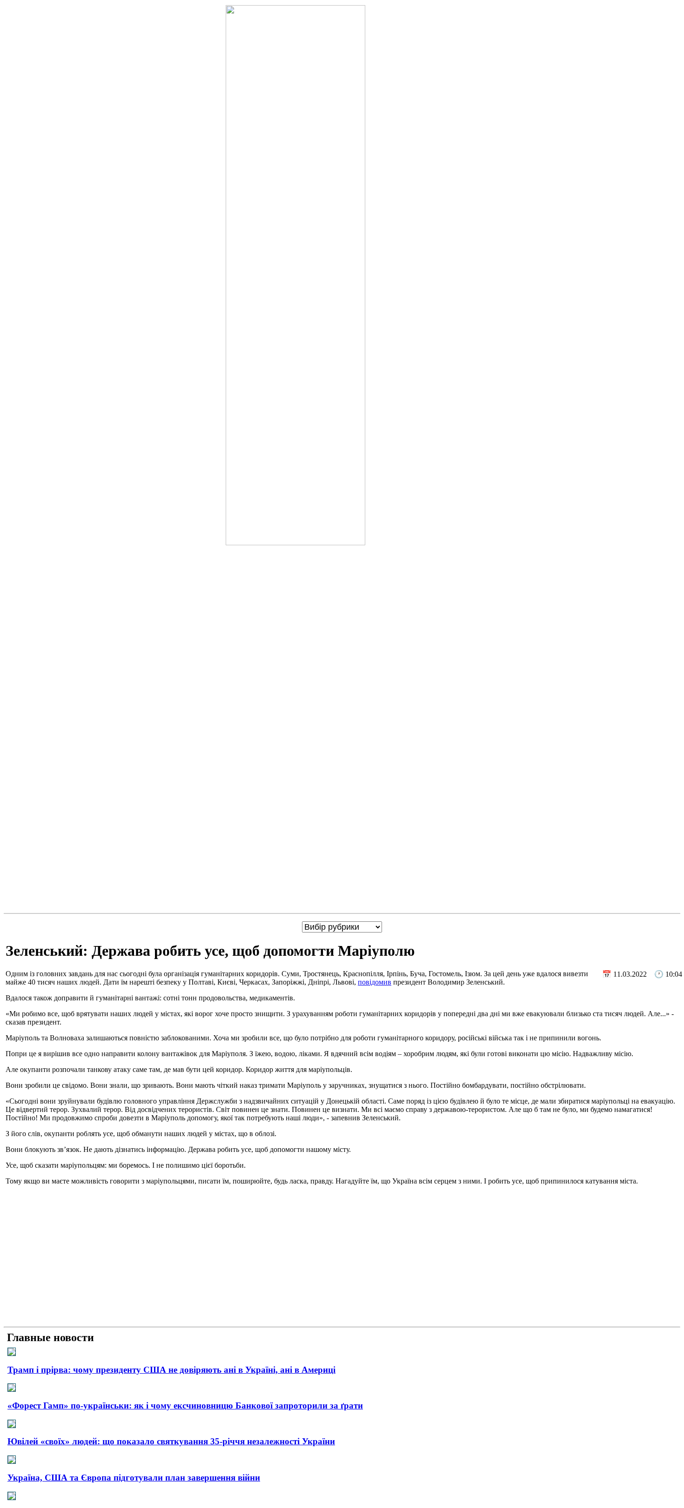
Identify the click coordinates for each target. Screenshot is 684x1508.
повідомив (374, 982)
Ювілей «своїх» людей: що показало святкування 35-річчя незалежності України (171, 1441)
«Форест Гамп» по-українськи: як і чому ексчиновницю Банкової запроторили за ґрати (185, 1405)
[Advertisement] (342, 1258)
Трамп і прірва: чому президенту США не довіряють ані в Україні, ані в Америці (171, 1370)
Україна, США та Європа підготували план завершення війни (133, 1477)
